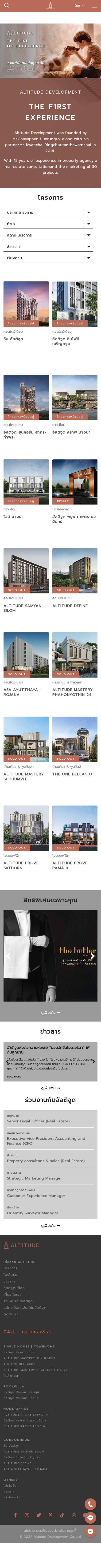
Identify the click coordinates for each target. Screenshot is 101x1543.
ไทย (77, 6)
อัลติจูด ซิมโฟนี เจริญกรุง (65, 341)
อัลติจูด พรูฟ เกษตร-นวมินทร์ (74, 519)
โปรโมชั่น (10, 1274)
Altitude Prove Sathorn (21, 865)
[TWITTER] (38, 1513)
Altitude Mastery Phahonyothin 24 (72, 692)
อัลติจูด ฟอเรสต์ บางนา (21, 1398)
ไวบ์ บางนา (14, 517)
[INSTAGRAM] (27, 1513)
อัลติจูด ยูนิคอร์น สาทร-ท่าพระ (25, 435)
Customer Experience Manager (36, 1196)
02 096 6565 (36, 1332)
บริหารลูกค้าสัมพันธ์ (21, 1190)
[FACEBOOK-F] (15, 1513)
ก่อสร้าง (13, 1207)
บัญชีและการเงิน (18, 1133)
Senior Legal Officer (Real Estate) (38, 1121)
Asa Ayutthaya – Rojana (23, 692)
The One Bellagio (72, 774)
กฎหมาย (13, 1116)
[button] (8, 956)
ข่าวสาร (9, 1281)
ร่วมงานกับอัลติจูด (18, 1301)
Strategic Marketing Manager (34, 1178)
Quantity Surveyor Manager (32, 1213)
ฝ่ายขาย (13, 1155)
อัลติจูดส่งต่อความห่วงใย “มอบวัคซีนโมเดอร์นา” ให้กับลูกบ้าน (48, 1050)
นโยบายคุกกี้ (67, 1530)
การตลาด (14, 1173)
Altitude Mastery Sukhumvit (24, 776)
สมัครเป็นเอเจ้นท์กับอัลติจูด (25, 1307)
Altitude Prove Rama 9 (70, 865)
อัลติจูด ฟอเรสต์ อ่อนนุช (21, 1392)
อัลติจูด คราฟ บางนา (71, 432)
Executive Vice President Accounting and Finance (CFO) (46, 1141)
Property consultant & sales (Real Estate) (46, 1161)
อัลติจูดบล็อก (14, 1288)
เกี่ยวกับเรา (12, 1294)
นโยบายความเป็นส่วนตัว (41, 1530)
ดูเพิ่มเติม (26, 315)
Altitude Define (70, 606)
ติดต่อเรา (11, 1314)
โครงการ (10, 1268)
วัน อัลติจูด (13, 339)
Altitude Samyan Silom (23, 608)
